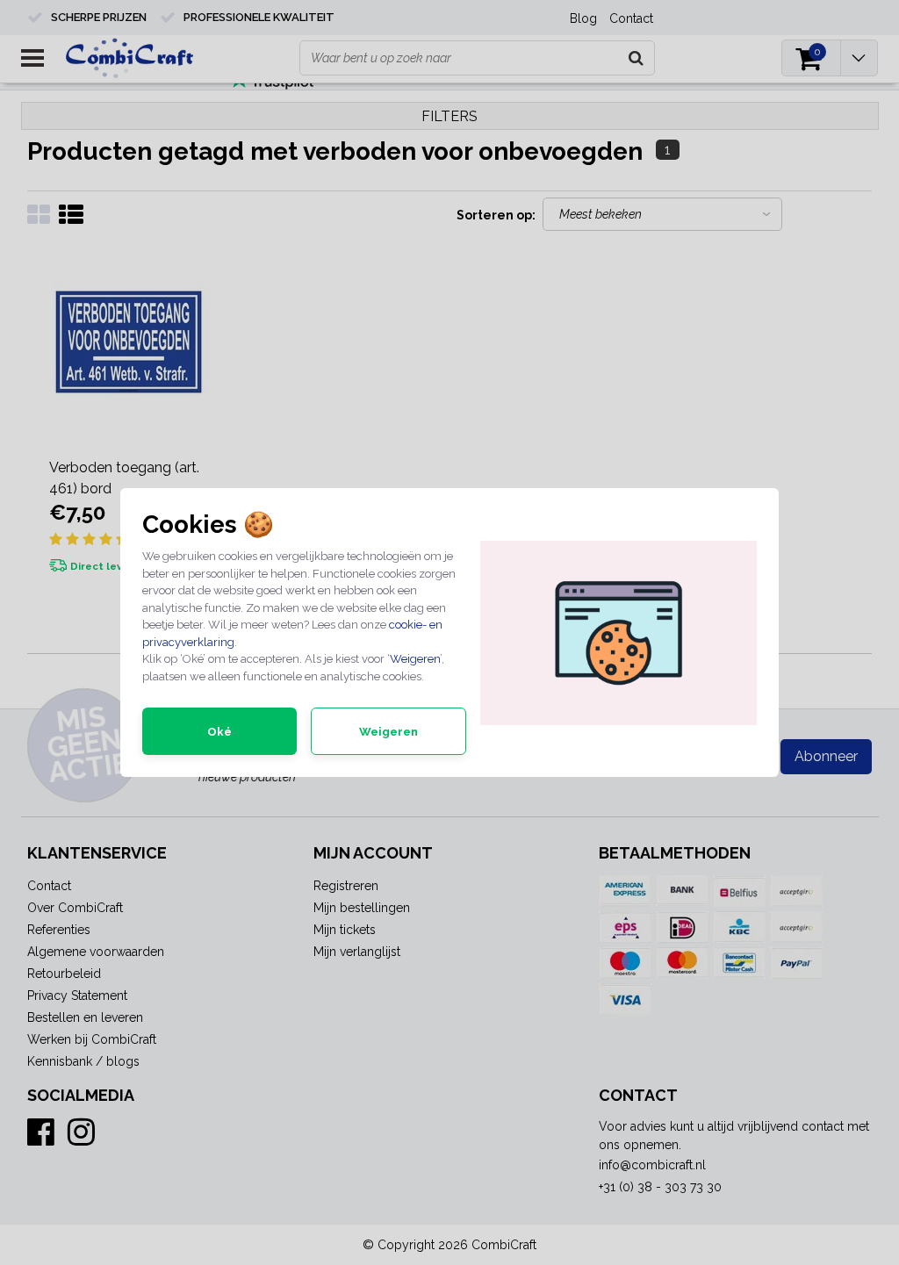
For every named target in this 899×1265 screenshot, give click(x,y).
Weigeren (415, 658)
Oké (219, 731)
